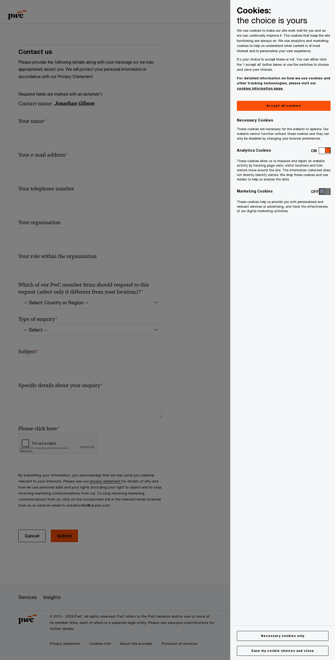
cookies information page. (260, 88)
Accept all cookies (283, 106)
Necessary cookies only (282, 636)
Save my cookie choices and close (282, 651)
